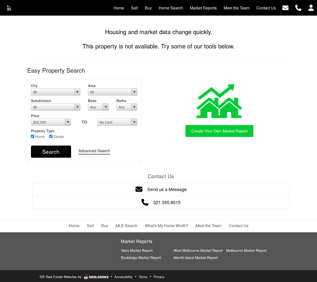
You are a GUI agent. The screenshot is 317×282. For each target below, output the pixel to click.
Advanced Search (94, 150)
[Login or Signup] (311, 7)
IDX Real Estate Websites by (61, 276)
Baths (121, 100)
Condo (58, 136)
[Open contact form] (285, 7)
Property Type (42, 130)
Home (39, 136)
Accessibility (123, 276)
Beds (92, 100)
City (34, 85)
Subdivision (41, 100)
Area (92, 85)
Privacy (159, 276)
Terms (143, 276)
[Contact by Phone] (298, 7)
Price (35, 115)
